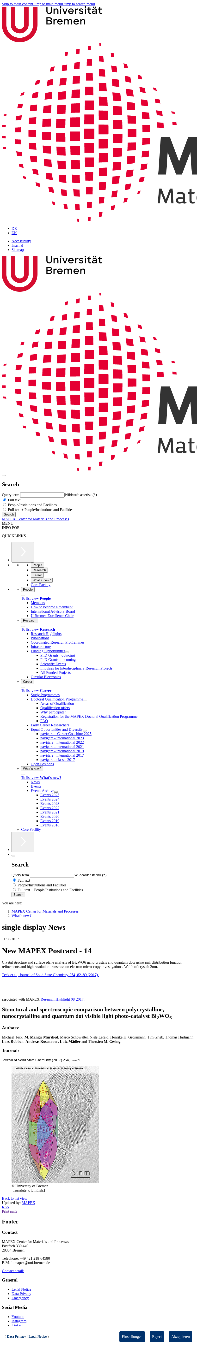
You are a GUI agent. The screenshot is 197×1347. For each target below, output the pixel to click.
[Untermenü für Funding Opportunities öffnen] (67, 652)
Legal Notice (21, 1289)
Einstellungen (132, 1337)
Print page (9, 1211)
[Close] (23, 595)
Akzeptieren (180, 1337)
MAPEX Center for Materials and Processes (35, 519)
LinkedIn (18, 1325)
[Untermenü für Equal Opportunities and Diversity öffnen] (84, 730)
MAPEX (28, 1203)
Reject (157, 1337)
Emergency (20, 1298)
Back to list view (14, 1198)
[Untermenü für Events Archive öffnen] (56, 792)
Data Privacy (21, 1294)
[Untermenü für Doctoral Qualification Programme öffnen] (85, 700)
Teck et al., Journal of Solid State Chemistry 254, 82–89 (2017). (50, 975)
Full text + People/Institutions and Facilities (40, 510)
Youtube (18, 1317)
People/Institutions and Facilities (32, 505)
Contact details (13, 1271)
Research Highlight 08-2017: (63, 999)
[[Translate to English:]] (55, 1182)
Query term (11, 495)
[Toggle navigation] (4, 475)
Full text (13, 500)
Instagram (19, 1321)
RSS (5, 1207)
